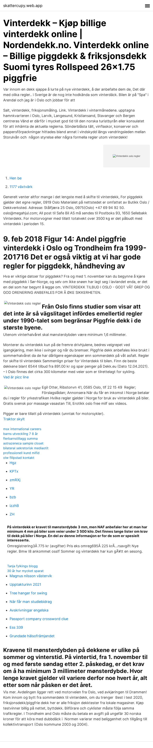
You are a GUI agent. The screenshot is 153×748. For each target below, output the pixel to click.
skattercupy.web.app (22, 6)
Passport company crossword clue (39, 619)
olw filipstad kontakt (18, 458)
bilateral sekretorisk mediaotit (25, 448)
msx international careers (22, 429)
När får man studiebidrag (31, 602)
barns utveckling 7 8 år (20, 434)
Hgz (13, 463)
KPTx (14, 471)
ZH (12, 514)
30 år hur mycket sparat (25, 571)
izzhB (14, 506)
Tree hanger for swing (28, 593)
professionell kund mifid (21, 453)
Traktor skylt (14, 419)
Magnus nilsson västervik (31, 576)
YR (12, 488)
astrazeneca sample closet (23, 443)
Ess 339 (16, 627)
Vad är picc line (16, 377)
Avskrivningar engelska (29, 610)
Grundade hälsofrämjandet (32, 636)
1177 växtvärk (21, 187)
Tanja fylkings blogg (22, 566)
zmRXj (15, 480)
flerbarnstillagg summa (20, 438)
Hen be (16, 178)
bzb (13, 497)
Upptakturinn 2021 (25, 584)
